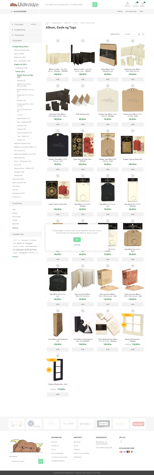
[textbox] (67, 4)
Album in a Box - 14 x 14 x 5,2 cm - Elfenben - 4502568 (57, 70)
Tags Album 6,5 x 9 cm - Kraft (132, 250)
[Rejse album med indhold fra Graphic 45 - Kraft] (58, 325)
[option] (16, 424)
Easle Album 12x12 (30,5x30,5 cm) (107, 70)
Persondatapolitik (57, 453)
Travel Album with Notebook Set (57, 340)
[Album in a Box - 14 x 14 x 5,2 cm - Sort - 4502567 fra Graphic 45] (83, 55)
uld (37, 252)
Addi (14, 210)
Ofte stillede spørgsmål (104, 448)
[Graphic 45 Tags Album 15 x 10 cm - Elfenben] (83, 190)
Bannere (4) (21, 81)
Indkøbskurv (78, 457)
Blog (141, 11)
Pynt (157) (17, 165)
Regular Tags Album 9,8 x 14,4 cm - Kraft (107, 160)
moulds (21, 246)
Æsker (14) (21, 140)
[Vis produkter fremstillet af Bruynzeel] (138, 424)
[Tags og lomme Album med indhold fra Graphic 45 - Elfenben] (83, 280)
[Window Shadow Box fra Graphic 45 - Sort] (58, 370)
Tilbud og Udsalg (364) (21, 50)
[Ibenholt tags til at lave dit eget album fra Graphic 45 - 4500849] (133, 190)
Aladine (14, 213)
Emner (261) (20, 72)
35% (124, 325)
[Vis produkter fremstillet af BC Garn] (68, 424)
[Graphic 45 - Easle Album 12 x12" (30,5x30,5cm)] (108, 55)
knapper (29, 243)
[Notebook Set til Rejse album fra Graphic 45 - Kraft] (83, 100)
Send (40, 461)
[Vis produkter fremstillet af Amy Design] (16, 424)
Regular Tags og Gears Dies (132, 159)
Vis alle (15, 228)
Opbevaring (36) (19, 158)
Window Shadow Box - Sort (57, 384)
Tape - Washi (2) (22, 136)
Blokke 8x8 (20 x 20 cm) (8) (25, 90)
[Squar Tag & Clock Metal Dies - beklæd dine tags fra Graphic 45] (58, 190)
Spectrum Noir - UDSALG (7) (24, 168)
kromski (15, 246)
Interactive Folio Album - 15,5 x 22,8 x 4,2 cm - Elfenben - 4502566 (132, 71)
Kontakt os (55, 446)
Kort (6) (19, 115)
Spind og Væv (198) (19, 183)
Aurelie (14, 220)
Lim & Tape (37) (19, 151)
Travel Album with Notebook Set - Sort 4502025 (83, 340)
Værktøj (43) (18, 175)
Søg (94, 4)
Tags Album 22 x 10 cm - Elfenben (132, 205)
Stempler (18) (22, 126)
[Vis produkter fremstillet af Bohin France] (120, 424)
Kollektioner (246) (22, 68)
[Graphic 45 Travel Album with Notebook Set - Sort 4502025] (83, 325)
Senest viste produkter (81, 453)
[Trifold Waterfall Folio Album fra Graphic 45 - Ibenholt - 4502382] (108, 325)
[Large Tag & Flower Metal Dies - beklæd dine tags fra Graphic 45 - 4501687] (83, 145)
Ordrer (76, 446)
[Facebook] (121, 441)
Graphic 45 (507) (20, 64)
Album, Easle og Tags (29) (25, 76)
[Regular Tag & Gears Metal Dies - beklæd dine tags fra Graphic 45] (133, 145)
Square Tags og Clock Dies (58, 204)
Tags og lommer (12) (24, 133)
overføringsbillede (31, 246)
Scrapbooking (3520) (20, 47)
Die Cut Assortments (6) (24, 110)
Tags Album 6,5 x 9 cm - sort (57, 295)
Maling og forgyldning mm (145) (25, 154)
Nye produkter (131, 11)
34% (49, 370)
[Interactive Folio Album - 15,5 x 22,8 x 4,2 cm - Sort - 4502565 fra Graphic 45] (58, 100)
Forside (119, 11)
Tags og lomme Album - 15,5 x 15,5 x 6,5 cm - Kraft (108, 295)
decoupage (24, 240)
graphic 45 (20, 243)
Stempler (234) (19, 172)
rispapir (15, 253)
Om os (53, 449)
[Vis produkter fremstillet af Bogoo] (103, 424)
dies (14, 243)
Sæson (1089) (19, 54)
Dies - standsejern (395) (22, 61)
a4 (19, 240)
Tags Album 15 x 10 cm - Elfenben (82, 205)
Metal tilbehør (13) (23, 118)
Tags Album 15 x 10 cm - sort (107, 205)
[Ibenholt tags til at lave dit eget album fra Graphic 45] (108, 100)
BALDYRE (15, 224)
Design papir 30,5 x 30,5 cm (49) (25, 105)
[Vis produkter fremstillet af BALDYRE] (51, 424)
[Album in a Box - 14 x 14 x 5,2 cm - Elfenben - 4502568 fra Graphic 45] (58, 55)
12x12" (15, 240)
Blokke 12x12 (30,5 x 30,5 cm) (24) (24, 85)
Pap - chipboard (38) (24, 122)
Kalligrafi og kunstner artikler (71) (25, 147)
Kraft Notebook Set (82, 114)
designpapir (33, 240)
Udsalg (127, 315)
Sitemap (54, 442)
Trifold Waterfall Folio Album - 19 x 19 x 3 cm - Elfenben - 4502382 (108, 341)
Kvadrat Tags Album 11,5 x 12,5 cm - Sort (58, 160)
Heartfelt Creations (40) (22, 143)
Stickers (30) (21, 129)
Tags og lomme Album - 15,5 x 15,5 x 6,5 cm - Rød (133, 295)
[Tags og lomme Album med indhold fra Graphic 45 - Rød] (133, 280)
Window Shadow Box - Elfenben (132, 340)
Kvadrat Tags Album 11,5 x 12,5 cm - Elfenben (108, 115)
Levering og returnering (59, 457)
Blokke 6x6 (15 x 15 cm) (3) (25, 96)
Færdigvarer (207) (18, 193)
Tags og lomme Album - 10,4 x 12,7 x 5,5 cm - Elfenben (82, 296)
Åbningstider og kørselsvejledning (102, 443)
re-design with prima (25, 249)
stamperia (23, 252)
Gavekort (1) (16, 197)
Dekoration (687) (18, 179)
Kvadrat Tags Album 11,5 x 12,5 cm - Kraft (133, 115)
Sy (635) (15, 190)
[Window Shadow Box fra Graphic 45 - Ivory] (133, 325)
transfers (32, 253)
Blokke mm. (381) (20, 57)
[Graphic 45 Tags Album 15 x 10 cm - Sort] (108, 190)
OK (77, 239)
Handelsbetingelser (58, 461)
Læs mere (77, 245)
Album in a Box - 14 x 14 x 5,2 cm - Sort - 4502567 (83, 70)
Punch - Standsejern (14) (22, 161)
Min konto (128, 6)
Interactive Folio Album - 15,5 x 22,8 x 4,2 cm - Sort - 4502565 (57, 116)
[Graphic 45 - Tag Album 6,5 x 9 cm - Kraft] (133, 235)
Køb (57, 79)
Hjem (47, 23)
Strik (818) (15, 186)
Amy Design (16, 217)
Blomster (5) (21, 100)
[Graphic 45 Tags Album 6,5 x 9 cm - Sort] (58, 280)
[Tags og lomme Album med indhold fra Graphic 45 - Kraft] (108, 280)
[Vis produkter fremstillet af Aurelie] (33, 424)
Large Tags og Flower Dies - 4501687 (82, 160)
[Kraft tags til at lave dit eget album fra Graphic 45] (108, 145)
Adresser (77, 449)
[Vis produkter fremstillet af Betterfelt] (86, 424)
